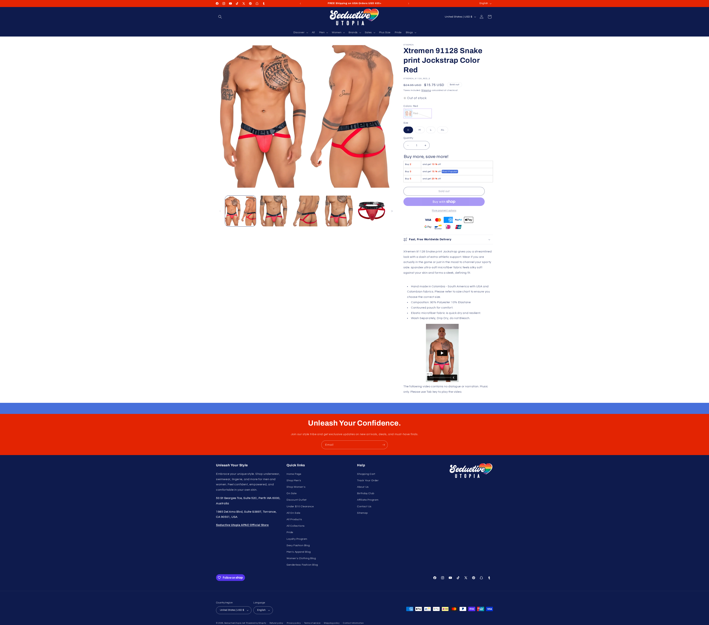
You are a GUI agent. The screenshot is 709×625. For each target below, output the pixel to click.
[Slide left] (220, 211)
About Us (363, 487)
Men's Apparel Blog (299, 552)
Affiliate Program (367, 500)
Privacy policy (294, 623)
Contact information (353, 623)
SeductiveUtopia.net (234, 623)
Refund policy (276, 623)
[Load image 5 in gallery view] (371, 211)
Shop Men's (294, 480)
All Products (294, 519)
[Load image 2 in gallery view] (273, 211)
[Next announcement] (409, 3)
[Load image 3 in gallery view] (306, 211)
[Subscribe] (383, 444)
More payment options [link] (444, 210)
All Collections (296, 526)
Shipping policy (332, 623)
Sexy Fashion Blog (298, 545)
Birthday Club (365, 493)
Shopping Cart (366, 474)
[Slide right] (392, 211)
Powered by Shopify (256, 623)
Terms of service (312, 623)
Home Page (294, 474)
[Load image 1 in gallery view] (240, 211)
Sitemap (362, 513)
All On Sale (293, 513)
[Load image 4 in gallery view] (338, 211)
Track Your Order (368, 480)
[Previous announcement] (300, 3)
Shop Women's (296, 487)
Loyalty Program (297, 539)
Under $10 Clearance (300, 506)
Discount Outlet (297, 500)
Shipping (426, 90)
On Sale (292, 493)
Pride (290, 532)
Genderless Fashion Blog (302, 565)
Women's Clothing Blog (301, 558)
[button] (220, 17)
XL (444, 130)
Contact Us (364, 506)
